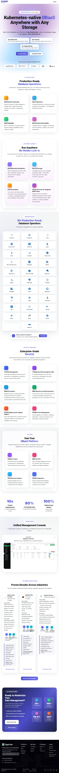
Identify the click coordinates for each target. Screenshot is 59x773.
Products (24, 744)
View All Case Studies (29, 678)
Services (33, 744)
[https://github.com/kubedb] (45, 770)
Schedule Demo (36, 53)
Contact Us (42, 335)
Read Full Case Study (10, 669)
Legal (50, 744)
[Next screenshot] (56, 553)
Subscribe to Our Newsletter (10, 748)
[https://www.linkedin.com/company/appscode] (51, 770)
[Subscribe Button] (17, 754)
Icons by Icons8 (32, 770)
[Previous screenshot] (2, 553)
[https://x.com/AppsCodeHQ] (48, 770)
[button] (29, 570)
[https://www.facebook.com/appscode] (54, 770)
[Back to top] (56, 768)
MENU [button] (54, 1)
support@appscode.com (10, 762)
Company (43, 744)
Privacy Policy (26, 769)
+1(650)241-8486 (8, 760)
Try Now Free (22, 53)
